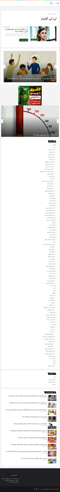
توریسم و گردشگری (51, 232)
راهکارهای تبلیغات (48, 334)
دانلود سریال (51, 249)
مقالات (54, 361)
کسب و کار (51, 332)
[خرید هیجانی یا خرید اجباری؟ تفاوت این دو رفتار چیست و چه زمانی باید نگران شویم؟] (52, 405)
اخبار (54, 147)
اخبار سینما (52, 179)
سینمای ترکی (50, 186)
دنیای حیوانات (52, 269)
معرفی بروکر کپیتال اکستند (13, 482)
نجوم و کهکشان (50, 310)
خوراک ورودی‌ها (52, 379)
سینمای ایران (50, 184)
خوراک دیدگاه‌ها (52, 382)
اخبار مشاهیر (52, 205)
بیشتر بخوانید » (23, 40)
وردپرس (53, 384)
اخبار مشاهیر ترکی (50, 210)
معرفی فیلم (50, 346)
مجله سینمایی (51, 341)
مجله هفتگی (52, 327)
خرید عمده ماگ (15, 478)
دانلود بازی (51, 247)
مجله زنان (53, 324)
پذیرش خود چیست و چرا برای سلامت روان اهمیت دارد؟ (34, 417)
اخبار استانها (51, 152)
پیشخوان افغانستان (51, 227)
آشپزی (54, 145)
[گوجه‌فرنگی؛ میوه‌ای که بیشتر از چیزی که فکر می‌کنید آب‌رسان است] (52, 440)
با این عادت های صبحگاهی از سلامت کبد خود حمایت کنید (34, 458)
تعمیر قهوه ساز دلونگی (9, 480)
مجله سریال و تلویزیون (49, 339)
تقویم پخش (50, 174)
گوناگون (53, 293)
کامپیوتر (52, 303)
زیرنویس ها (51, 259)
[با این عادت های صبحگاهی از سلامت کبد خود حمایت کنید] (52, 460)
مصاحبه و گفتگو (52, 356)
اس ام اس (52, 295)
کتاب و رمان (51, 261)
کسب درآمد (52, 286)
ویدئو (54, 363)
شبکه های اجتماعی (50, 266)
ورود (54, 377)
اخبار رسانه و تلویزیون (49, 162)
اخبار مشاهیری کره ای (49, 215)
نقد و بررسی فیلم (49, 349)
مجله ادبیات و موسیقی (50, 315)
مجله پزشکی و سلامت (50, 320)
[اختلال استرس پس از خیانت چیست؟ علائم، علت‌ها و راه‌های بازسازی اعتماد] (52, 426)
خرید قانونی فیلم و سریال (48, 244)
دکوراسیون (51, 298)
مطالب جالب (52, 358)
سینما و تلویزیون (52, 276)
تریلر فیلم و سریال (49, 344)
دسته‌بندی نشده (52, 264)
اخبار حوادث (51, 159)
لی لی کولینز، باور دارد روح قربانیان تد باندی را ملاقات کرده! (16, 30)
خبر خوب (52, 329)
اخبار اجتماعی (51, 150)
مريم (26, 27)
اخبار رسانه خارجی (49, 169)
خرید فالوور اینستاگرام (6, 478)
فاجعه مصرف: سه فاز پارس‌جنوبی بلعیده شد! (45, 135)
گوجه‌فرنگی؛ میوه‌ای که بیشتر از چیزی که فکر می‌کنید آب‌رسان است (32, 437)
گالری (54, 288)
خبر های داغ (52, 235)
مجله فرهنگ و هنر (50, 351)
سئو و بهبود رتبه (50, 281)
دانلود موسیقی (51, 254)
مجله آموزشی (52, 312)
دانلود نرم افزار (51, 256)
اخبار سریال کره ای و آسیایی (46, 171)
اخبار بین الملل (51, 157)
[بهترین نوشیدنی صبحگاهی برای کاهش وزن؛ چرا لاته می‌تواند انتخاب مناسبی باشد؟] (52, 447)
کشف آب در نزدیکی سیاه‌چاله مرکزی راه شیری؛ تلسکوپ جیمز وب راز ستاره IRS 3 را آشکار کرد (26, 451)
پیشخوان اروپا (52, 225)
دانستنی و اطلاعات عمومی (49, 239)
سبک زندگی (52, 273)
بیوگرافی (53, 222)
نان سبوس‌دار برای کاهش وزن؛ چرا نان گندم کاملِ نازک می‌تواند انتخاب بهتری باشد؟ (28, 431)
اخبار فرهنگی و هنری (49, 191)
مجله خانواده (52, 322)
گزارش (54, 290)
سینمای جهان (50, 188)
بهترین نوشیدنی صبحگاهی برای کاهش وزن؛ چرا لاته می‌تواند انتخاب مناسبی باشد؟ (29, 444)
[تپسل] (19, 86)
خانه (54, 14)
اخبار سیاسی (51, 176)
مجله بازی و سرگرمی (51, 317)
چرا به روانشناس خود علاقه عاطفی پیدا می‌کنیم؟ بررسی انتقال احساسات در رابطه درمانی (28, 396)
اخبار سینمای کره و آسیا (47, 181)
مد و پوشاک (51, 305)
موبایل (17, 480)
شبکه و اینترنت (52, 278)
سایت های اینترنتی (50, 283)
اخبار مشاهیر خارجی (49, 213)
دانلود (54, 242)
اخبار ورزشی (51, 196)
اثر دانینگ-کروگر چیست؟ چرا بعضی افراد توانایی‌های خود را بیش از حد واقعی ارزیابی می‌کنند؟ (31, 79)
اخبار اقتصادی (51, 154)
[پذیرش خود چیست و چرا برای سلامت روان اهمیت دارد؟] (52, 419)
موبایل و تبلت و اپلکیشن (48, 307)
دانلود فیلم (52, 252)
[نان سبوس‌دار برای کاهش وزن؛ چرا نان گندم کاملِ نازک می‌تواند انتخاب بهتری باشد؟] (52, 433)
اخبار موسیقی (51, 193)
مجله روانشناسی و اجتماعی (48, 337)
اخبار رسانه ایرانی (49, 164)
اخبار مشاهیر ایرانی (50, 208)
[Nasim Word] (52, 3)
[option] (30, 66)
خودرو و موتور (52, 237)
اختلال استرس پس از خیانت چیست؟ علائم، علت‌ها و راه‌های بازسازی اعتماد (30, 424)
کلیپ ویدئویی (51, 366)
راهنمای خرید (51, 300)
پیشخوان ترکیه (52, 230)
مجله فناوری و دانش (49, 354)
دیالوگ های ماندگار (51, 271)
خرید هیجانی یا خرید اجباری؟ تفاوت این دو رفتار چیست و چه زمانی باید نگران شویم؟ (28, 403)
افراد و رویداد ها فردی (50, 220)
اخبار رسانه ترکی (49, 167)
